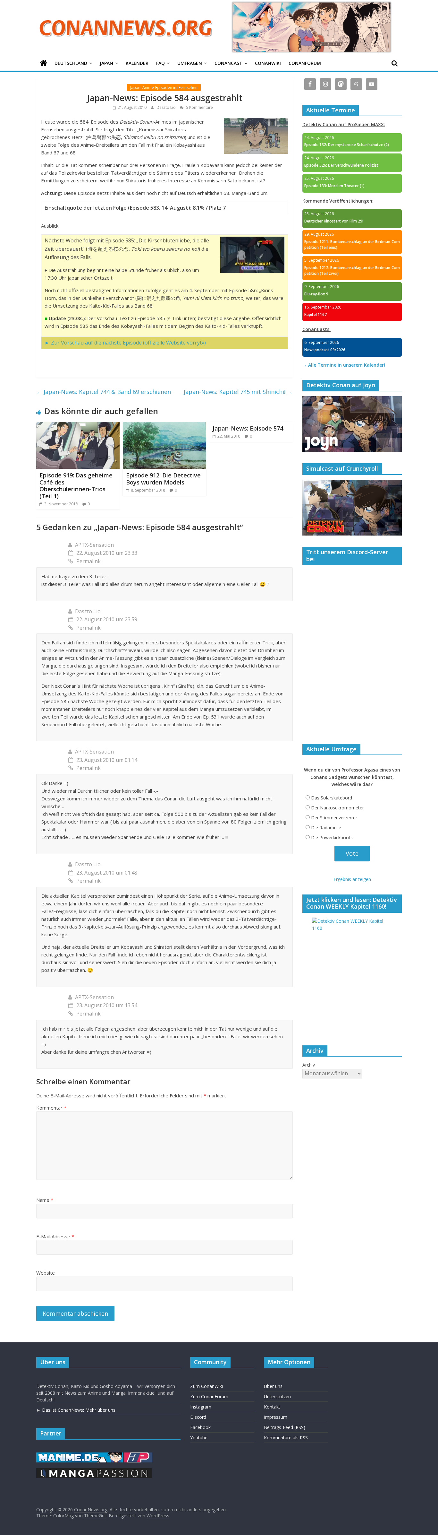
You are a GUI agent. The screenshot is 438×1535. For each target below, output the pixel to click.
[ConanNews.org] (43, 63)
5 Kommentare (199, 107)
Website (45, 1272)
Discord (198, 1417)
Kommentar (51, 1107)
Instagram (200, 1407)
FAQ (160, 63)
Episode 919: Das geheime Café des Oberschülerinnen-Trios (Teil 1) (76, 485)
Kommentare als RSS (286, 1438)
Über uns (273, 1386)
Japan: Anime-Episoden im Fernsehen (164, 87)
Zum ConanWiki (206, 1386)
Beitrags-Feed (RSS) (284, 1427)
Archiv (308, 1065)
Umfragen (189, 63)
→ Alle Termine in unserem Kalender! (343, 365)
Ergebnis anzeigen (352, 879)
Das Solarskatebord (331, 798)
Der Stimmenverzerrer (334, 818)
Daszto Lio (166, 107)
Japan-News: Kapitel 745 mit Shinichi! (238, 392)
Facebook (200, 1427)
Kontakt (272, 1407)
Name (44, 1200)
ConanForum (305, 63)
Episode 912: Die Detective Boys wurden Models (163, 478)
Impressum (275, 1417)
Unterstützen (277, 1396)
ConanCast (228, 63)
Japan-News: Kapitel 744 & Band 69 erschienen (103, 392)
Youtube (198, 1438)
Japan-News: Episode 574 (248, 428)
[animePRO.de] (138, 1455)
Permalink (88, 561)
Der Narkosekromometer (337, 808)
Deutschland (71, 63)
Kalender (137, 63)
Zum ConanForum (209, 1396)
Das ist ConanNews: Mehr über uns (78, 1410)
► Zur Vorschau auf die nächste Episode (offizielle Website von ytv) (125, 342)
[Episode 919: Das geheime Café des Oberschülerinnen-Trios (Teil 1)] (78, 425)
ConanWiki (268, 63)
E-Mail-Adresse (55, 1236)
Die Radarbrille (326, 827)
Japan (106, 63)
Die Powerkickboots (332, 837)
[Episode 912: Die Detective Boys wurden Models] (164, 425)
